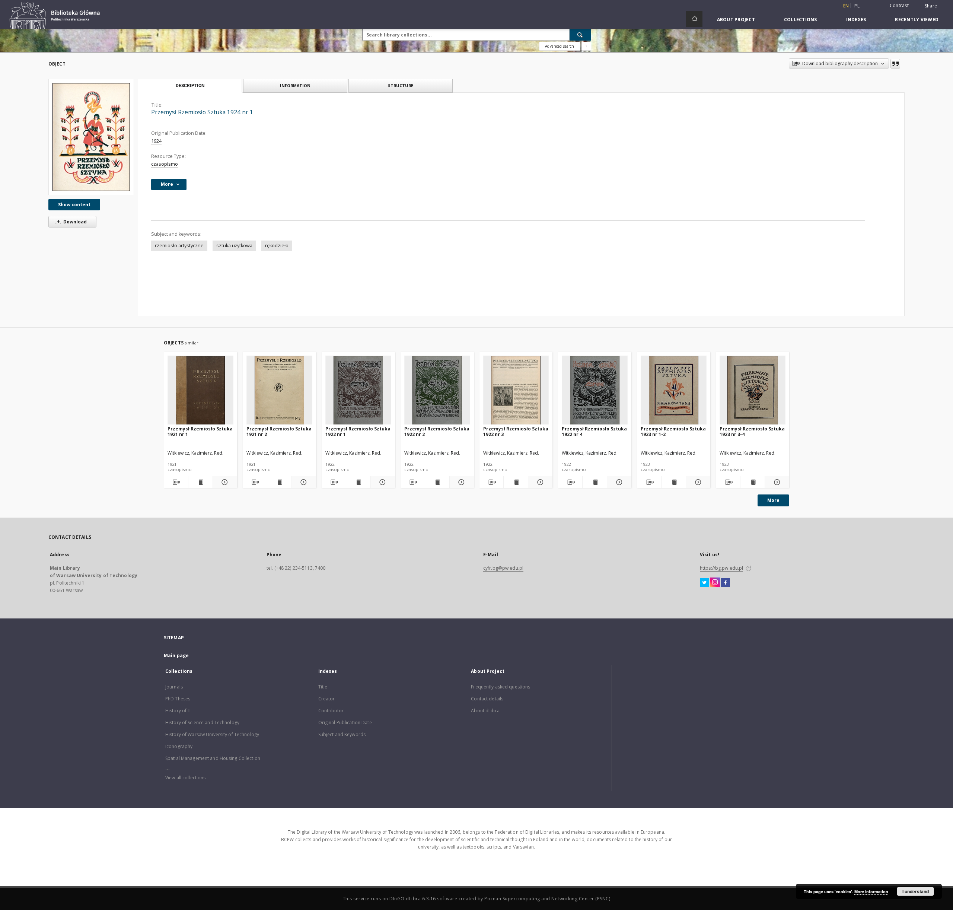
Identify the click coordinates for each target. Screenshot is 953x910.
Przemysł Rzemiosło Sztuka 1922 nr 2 (436, 431)
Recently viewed (916, 19)
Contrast (899, 5)
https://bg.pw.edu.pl (721, 568)
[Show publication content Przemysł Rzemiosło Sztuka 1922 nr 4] (595, 482)
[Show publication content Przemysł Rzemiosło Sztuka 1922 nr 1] (358, 482)
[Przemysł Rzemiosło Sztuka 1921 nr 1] (200, 390)
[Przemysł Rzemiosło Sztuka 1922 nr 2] (437, 390)
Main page (176, 655)
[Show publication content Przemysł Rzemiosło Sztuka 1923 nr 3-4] (752, 482)
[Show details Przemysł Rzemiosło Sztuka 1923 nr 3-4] (776, 482)
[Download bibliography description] (176, 482)
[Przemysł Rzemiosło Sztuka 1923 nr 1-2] (673, 390)
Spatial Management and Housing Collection (212, 758)
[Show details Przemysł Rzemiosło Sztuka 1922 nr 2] (461, 482)
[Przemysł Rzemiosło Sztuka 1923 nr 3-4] (752, 390)
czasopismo (164, 164)
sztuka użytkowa (234, 245)
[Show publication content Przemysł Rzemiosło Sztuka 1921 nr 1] (200, 482)
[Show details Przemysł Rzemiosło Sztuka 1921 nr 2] (303, 482)
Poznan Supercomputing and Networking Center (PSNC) (547, 898)
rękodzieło (277, 245)
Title (323, 687)
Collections (800, 19)
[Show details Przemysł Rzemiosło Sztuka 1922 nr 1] (382, 482)
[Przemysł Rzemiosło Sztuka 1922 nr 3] (516, 390)
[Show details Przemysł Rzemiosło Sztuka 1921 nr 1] (224, 482)
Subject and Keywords (342, 734)
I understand (915, 891)
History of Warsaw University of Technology (212, 734)
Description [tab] (190, 85)
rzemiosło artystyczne (179, 245)
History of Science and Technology (202, 722)
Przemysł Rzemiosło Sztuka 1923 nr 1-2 (673, 431)
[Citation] (895, 64)
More (773, 500)
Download (74, 222)
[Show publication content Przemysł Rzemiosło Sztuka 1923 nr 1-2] (674, 482)
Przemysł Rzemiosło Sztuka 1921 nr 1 (200, 431)
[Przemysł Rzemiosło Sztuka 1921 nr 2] (279, 390)
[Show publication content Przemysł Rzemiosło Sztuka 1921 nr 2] (279, 482)
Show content (74, 204)
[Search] (580, 35)
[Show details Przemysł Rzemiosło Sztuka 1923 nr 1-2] (697, 482)
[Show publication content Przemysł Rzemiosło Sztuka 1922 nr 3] (516, 482)
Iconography (178, 746)
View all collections (185, 777)
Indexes (856, 19)
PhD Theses (177, 699)
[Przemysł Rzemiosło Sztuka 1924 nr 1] (91, 137)
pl (857, 5)
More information (871, 891)
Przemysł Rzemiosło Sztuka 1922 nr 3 (515, 431)
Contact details (487, 699)
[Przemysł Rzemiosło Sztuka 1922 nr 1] (358, 390)
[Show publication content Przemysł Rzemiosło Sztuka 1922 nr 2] (437, 482)
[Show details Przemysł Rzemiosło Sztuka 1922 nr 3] (539, 482)
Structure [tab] (400, 85)
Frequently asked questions (500, 687)
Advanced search (559, 46)
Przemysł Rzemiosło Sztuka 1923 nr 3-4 (752, 431)
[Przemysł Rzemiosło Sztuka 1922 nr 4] (594, 390)
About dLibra (485, 710)
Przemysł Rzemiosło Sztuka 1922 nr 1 (358, 431)
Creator (326, 699)
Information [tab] (295, 85)
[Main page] (694, 19)
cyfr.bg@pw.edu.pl (503, 568)
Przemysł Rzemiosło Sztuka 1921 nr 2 (279, 431)
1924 (156, 141)
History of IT (178, 710)
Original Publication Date (345, 722)
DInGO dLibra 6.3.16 (412, 898)
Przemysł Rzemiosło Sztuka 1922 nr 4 (594, 431)
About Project (736, 19)
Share (931, 6)
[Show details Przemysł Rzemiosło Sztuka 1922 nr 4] (618, 482)
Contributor (331, 710)
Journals (174, 687)
